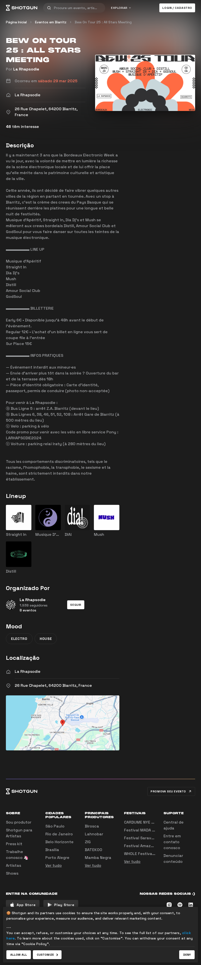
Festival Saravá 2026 (144, 838)
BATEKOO (93, 849)
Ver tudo (53, 865)
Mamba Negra (98, 857)
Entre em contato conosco (172, 841)
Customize (45, 955)
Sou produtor (18, 822)
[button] (75, 604)
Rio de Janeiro (59, 834)
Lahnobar (94, 834)
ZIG (88, 841)
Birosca (92, 826)
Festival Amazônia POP (146, 845)
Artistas (13, 865)
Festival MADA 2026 (143, 830)
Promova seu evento (168, 791)
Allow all (18, 955)
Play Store (64, 905)
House (46, 638)
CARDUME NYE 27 (140, 822)
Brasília (52, 849)
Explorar (119, 8)
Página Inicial (16, 22)
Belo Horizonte (59, 841)
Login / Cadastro (177, 8)
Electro (19, 638)
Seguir (75, 605)
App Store (26, 905)
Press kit (14, 843)
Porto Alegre (57, 857)
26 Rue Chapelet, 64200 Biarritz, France (53, 685)
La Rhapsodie (26, 69)
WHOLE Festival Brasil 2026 (150, 853)
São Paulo (54, 826)
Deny (187, 955)
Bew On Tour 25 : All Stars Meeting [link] (103, 22)
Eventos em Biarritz (50, 22)
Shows (12, 873)
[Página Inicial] (21, 8)
